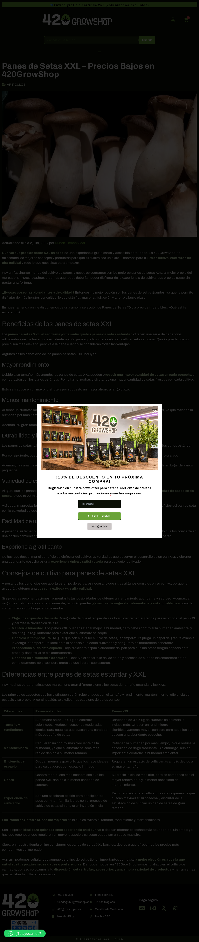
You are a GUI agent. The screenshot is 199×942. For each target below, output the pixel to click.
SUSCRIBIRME (99, 516)
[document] (99, 471)
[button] (25, 933)
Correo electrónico (93, 496)
